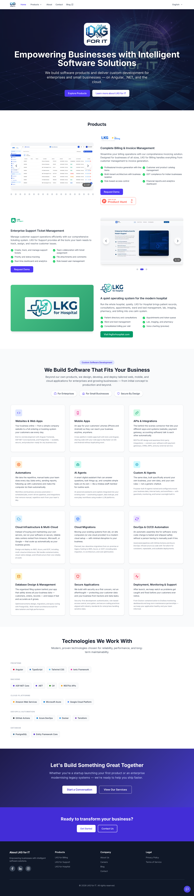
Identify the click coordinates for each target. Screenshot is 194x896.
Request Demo (112, 191)
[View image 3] (146, 269)
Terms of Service (153, 862)
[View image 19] (52, 194)
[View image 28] (93, 194)
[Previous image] (16, 165)
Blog (68, 4)
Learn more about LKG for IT (111, 93)
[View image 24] (75, 194)
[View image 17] (43, 194)
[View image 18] (47, 194)
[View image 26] (84, 194)
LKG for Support (62, 862)
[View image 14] (29, 194)
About (49, 4)
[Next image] (88, 165)
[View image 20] (56, 194)
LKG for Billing (61, 857)
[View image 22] (65, 194)
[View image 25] (79, 194)
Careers (104, 862)
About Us (104, 857)
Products (35, 4)
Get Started (86, 828)
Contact (59, 4)
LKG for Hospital (62, 866)
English (175, 4)
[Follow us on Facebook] (12, 868)
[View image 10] (11, 194)
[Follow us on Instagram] (28, 868)
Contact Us (108, 828)
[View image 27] (88, 194)
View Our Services (115, 789)
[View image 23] (70, 194)
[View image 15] (34, 194)
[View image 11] (15, 194)
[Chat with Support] (187, 889)
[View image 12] (20, 194)
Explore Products (77, 93)
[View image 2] (142, 269)
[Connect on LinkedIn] (20, 868)
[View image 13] (25, 194)
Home (23, 4)
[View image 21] (61, 194)
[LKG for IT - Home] (13, 4)
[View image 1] (137, 269)
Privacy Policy (152, 857)
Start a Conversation (79, 789)
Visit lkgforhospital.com (117, 334)
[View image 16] (38, 194)
